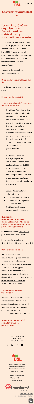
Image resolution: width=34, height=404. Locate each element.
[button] (31, 400)
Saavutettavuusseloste (17, 369)
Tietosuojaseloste (26, 394)
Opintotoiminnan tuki (17, 336)
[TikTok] (17, 349)
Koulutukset (17, 338)
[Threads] (26, 349)
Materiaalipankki (17, 341)
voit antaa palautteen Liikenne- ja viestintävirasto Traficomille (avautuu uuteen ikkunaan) (16, 280)
